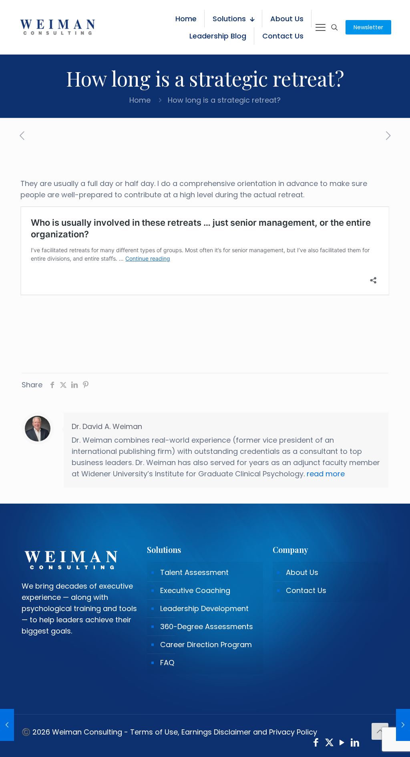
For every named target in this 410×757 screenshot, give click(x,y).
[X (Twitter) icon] (329, 743)
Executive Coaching (195, 590)
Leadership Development (204, 608)
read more (326, 474)
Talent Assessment (194, 572)
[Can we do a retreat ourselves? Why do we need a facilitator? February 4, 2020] (403, 725)
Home (140, 100)
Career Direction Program (206, 645)
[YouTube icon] (342, 743)
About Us (302, 572)
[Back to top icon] (380, 731)
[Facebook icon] (316, 743)
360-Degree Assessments (206, 626)
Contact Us (306, 590)
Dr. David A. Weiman (107, 426)
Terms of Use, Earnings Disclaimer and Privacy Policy (223, 732)
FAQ (167, 663)
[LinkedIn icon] (355, 743)
